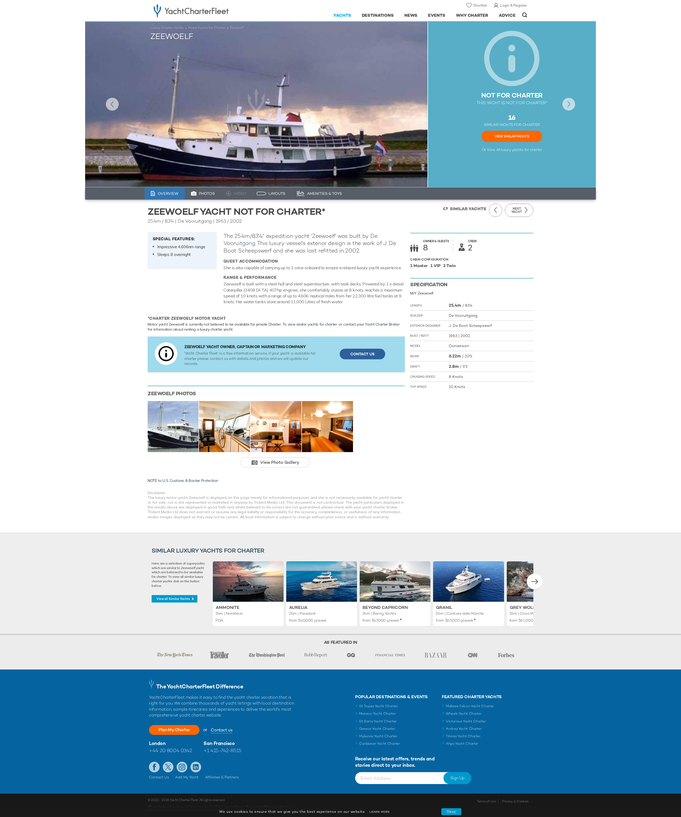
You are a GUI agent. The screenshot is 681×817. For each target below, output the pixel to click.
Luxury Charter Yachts (167, 28)
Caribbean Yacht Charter (379, 743)
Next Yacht (568, 104)
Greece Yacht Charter (377, 728)
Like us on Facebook (154, 767)
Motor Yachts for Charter (207, 28)
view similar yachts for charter (312, 324)
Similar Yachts (468, 209)
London (157, 743)
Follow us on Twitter (168, 767)
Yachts (342, 15)
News (410, 15)
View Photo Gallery (279, 462)
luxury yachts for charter (521, 149)
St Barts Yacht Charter (378, 721)
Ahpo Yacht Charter (462, 743)
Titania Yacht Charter (463, 736)
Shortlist (480, 5)
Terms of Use (486, 801)
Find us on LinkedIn (195, 767)
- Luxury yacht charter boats (208, 10)
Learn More (379, 812)
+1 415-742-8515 (222, 750)
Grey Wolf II (524, 607)
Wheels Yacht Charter (464, 713)
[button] (535, 581)
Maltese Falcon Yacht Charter (470, 706)
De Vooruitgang (463, 315)
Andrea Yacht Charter (464, 728)
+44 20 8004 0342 (170, 750)
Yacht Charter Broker (382, 324)
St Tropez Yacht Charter (378, 706)
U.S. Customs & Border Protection (190, 480)
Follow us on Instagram (182, 767)
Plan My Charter (174, 729)
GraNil (444, 607)
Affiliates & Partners (222, 777)
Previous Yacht (112, 104)
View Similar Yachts (512, 136)
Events (436, 15)
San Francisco (219, 743)
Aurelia (298, 607)
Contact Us (362, 354)
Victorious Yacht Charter (466, 721)
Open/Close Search (524, 15)
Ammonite (227, 607)
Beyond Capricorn (385, 607)
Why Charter (472, 15)
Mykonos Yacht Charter (378, 736)
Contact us (221, 730)
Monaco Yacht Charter (377, 713)
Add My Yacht (187, 777)
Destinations (378, 15)
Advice (507, 15)
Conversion (459, 345)
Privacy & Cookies (515, 801)
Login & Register (513, 5)
